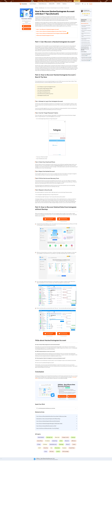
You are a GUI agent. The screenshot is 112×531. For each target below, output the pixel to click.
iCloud (45, 451)
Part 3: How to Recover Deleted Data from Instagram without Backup (52, 33)
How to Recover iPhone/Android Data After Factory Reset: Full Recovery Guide (86, 54)
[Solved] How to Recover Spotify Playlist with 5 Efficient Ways (86, 58)
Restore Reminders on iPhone (86, 42)
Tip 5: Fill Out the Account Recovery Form (45, 93)
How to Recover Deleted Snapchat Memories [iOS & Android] (87, 60)
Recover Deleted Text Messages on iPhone (86, 31)
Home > (37, 7)
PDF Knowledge (65, 451)
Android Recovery (53, 444)
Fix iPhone (45, 444)
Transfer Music (72, 447)
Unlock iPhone (39, 440)
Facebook (64, 447)
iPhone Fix (67, 440)
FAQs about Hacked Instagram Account (45, 35)
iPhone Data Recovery (83, 20)
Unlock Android (41, 437)
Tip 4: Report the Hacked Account (43, 91)
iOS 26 (61, 440)
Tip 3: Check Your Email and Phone (43, 90)
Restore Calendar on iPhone (86, 40)
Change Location (65, 437)
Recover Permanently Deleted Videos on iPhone (86, 28)
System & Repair (33, 3)
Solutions (64, 3)
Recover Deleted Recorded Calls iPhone (86, 46)
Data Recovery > (42, 7)
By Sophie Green (86, 10)
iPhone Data (57, 447)
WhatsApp (61, 444)
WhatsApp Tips (49, 437)
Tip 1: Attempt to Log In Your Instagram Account (46, 86)
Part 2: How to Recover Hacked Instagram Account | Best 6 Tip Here (51, 31)
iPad (51, 447)
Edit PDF (58, 451)
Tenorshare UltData (26, 18)
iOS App (38, 444)
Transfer (74, 444)
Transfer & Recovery (42, 3)
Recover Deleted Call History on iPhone (86, 36)
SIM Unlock (74, 440)
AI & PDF (58, 3)
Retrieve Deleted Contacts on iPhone (86, 33)
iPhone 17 (68, 444)
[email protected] (58, 165)
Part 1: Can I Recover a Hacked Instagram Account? (48, 29)
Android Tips (54, 440)
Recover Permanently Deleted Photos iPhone (86, 26)
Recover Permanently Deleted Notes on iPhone (86, 38)
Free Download (27, 26)
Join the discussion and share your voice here (46, 408)
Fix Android (47, 440)
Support (78, 3)
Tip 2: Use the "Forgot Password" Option (44, 88)
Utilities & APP (51, 3)
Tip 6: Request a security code (43, 95)
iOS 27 (39, 447)
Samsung (73, 437)
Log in (91, 3)
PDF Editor (52, 451)
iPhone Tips (57, 437)
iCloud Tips (46, 447)
